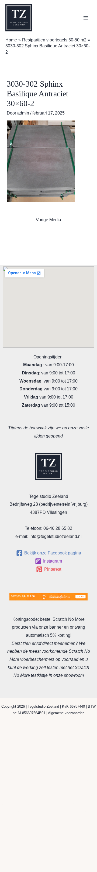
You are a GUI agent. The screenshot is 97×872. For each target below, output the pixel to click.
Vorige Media (48, 219)
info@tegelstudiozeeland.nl (55, 536)
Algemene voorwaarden (66, 713)
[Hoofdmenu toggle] (86, 18)
